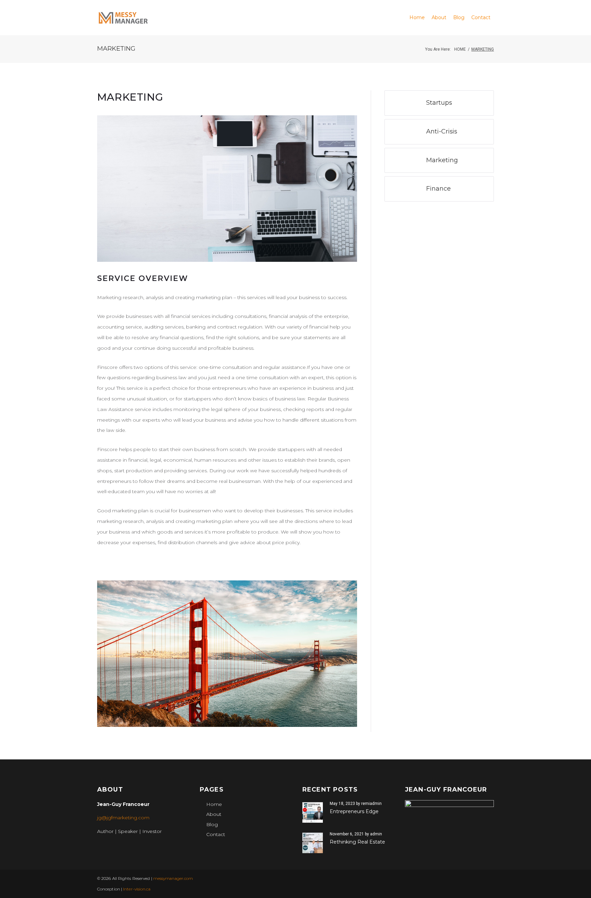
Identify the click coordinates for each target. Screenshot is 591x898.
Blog (212, 824)
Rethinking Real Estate (357, 842)
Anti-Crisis (441, 131)
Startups (439, 102)
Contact (215, 834)
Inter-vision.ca (136, 888)
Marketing (442, 160)
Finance (438, 188)
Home (460, 49)
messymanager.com (173, 878)
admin (376, 834)
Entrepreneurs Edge (354, 811)
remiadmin (371, 803)
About (213, 814)
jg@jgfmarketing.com (123, 817)
